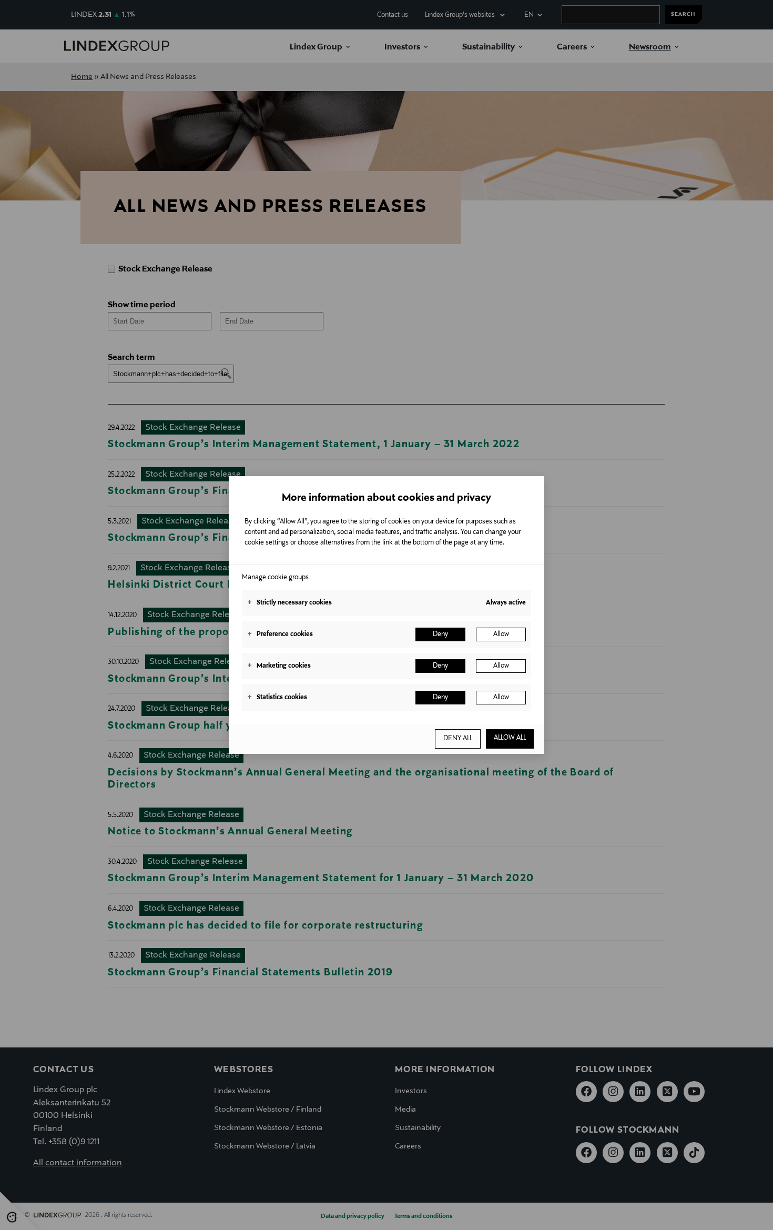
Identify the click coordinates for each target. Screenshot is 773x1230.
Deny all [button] (457, 738)
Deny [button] (440, 634)
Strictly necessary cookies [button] (289, 603)
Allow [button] (501, 634)
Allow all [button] (510, 738)
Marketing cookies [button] (279, 666)
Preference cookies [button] (280, 634)
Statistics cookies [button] (277, 697)
